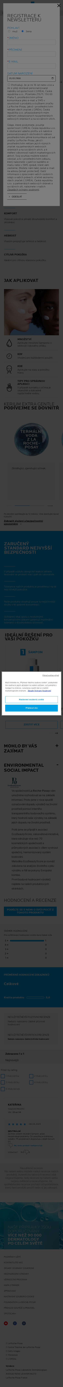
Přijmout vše (32, 708)
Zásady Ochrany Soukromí (39, 691)
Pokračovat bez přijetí (50, 675)
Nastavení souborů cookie (31, 700)
